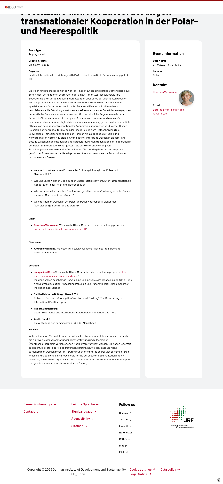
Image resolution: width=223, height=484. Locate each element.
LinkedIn (124, 425)
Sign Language (82, 411)
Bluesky (124, 412)
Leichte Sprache (83, 404)
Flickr (122, 452)
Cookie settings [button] (140, 469)
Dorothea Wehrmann (46, 225)
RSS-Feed (124, 438)
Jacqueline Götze (44, 271)
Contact (29, 411)
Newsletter (125, 432)
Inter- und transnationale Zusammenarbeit (59, 228)
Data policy (168, 469)
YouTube (124, 419)
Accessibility (81, 418)
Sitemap (77, 426)
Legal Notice (138, 474)
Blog (122, 445)
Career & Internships (38, 404)
